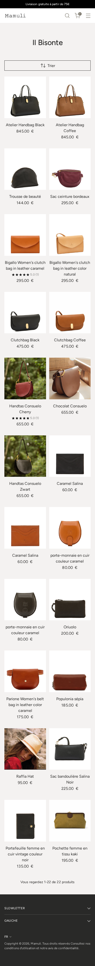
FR (6, 936)
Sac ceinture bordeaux (69, 196)
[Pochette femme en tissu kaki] (70, 821)
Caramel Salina (70, 483)
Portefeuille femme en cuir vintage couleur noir (25, 854)
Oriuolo (70, 627)
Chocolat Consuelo (70, 406)
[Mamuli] (15, 15)
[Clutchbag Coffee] (70, 313)
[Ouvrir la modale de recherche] (67, 16)
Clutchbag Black (25, 340)
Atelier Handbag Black (25, 125)
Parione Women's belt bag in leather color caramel (25, 705)
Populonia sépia (69, 699)
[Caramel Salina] (70, 456)
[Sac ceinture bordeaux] (70, 169)
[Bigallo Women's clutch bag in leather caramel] (25, 235)
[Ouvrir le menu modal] (88, 16)
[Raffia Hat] (25, 749)
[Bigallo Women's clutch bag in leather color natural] (70, 235)
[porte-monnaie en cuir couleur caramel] (70, 528)
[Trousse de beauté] (25, 169)
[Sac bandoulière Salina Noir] (70, 749)
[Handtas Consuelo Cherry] (25, 378)
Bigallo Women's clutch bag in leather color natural (69, 268)
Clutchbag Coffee (70, 340)
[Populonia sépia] (70, 671)
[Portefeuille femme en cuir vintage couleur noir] (25, 821)
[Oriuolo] (70, 600)
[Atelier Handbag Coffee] (70, 97)
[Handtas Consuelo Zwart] (25, 456)
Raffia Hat (25, 776)
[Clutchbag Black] (25, 313)
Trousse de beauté (25, 196)
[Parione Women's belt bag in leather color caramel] (25, 671)
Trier (51, 65)
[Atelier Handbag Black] (25, 97)
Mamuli (36, 943)
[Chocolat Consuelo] (70, 378)
